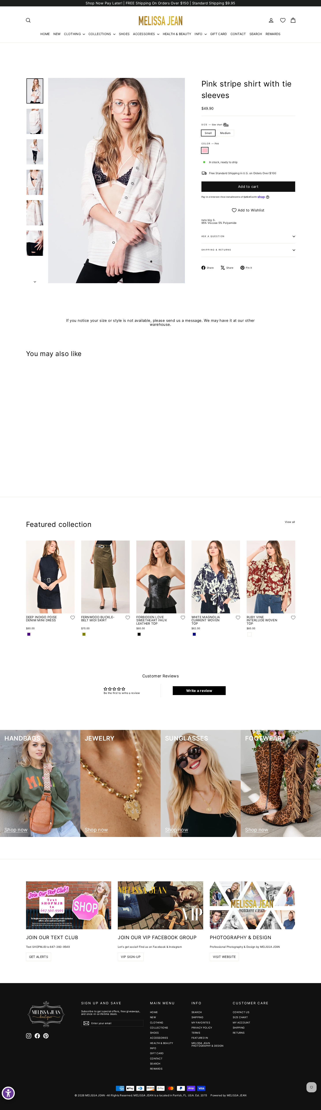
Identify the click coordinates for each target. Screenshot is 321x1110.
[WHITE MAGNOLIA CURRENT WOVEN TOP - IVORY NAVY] (194, 634)
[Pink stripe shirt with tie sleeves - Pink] (29, 463)
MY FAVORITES (200, 1022)
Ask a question (213, 236)
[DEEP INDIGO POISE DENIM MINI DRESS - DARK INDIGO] (29, 634)
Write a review (199, 690)
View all (290, 521)
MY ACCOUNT (241, 1022)
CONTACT (238, 34)
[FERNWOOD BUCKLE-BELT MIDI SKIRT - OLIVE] (84, 634)
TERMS (195, 1032)
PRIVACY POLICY (201, 1027)
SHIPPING (197, 1017)
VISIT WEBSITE (224, 957)
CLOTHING (73, 34)
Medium (225, 133)
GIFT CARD (218, 34)
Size (212, 124)
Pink (204, 150)
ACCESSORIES (144, 34)
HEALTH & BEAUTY (177, 34)
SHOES (124, 34)
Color (210, 143)
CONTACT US (241, 1012)
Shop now (16, 830)
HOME (45, 34)
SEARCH (256, 34)
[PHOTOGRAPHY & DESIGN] (252, 905)
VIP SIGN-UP (131, 957)
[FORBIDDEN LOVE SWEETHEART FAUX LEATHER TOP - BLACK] (139, 634)
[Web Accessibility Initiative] (8, 1093)
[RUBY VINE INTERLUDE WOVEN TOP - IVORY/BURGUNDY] (249, 634)
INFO (199, 34)
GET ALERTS (38, 957)
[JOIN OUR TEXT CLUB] (68, 905)
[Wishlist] (283, 20)
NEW (57, 34)
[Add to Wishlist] (69, 450)
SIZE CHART (240, 1017)
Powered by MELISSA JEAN (228, 1095)
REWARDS (273, 34)
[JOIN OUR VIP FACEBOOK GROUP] (160, 905)
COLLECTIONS (100, 34)
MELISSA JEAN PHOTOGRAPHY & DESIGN (207, 1044)
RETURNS (238, 1032)
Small (208, 133)
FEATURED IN (199, 1037)
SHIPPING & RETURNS (216, 250)
